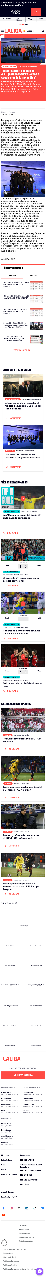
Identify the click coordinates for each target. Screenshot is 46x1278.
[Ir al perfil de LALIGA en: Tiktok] (34, 1208)
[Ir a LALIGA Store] (23, 24)
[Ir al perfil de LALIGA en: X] (19, 1208)
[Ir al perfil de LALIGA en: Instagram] (11, 1208)
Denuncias (23, 1225)
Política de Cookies (10, 1265)
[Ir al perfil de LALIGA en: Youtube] (3, 1215)
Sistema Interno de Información (14, 1249)
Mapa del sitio (24, 1229)
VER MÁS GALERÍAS (8, 903)
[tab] (12, 275)
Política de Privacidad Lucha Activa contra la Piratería (23, 1269)
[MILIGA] (42, 31)
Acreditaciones (24, 1233)
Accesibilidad (8, 1253)
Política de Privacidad (11, 1261)
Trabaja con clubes (26, 1241)
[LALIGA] (13, 31)
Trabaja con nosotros (26, 1237)
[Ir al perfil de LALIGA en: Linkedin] (27, 1208)
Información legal (9, 1257)
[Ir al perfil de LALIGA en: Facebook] (3, 1208)
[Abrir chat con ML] (39, 1271)
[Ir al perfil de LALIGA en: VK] (42, 1208)
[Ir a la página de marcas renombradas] (9, 1242)
